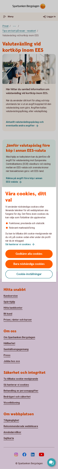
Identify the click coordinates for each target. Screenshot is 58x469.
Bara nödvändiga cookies (29, 264)
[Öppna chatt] (51, 462)
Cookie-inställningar (29, 274)
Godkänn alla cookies (29, 254)
